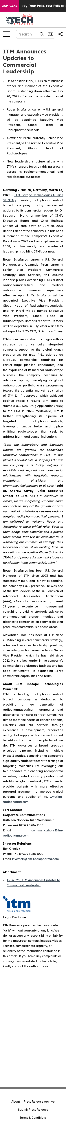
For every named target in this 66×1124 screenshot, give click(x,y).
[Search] (41, 34)
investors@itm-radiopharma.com (35, 859)
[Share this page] (60, 34)
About (15, 1101)
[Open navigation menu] (6, 34)
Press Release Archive (39, 1101)
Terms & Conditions (33, 1117)
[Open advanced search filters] (50, 34)
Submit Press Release (33, 1109)
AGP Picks (9, 6)
